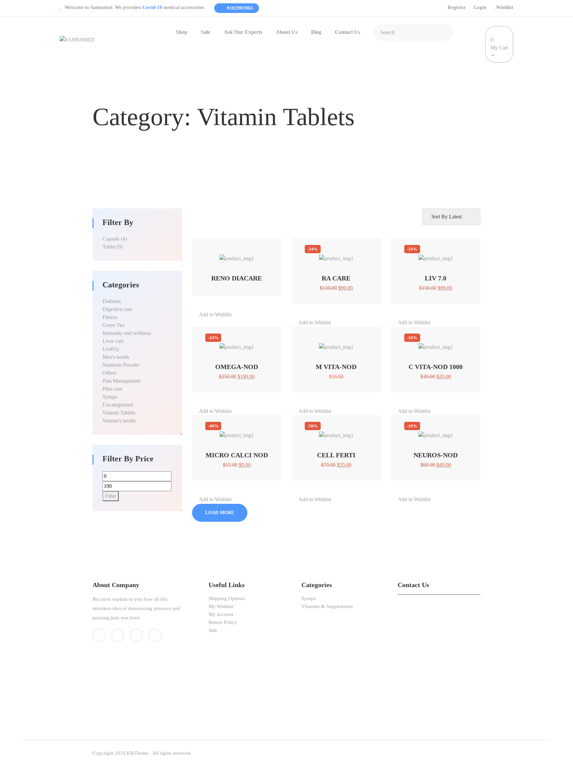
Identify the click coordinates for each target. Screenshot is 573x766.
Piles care (112, 389)
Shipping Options (227, 598)
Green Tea (113, 325)
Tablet (108, 247)
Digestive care (117, 309)
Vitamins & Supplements (327, 606)
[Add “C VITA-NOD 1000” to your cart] (427, 343)
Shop (181, 32)
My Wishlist (221, 606)
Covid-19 (152, 7)
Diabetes (111, 301)
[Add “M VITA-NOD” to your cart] (327, 343)
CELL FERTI (336, 455)
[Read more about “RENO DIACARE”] (228, 255)
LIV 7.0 (435, 278)
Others (109, 373)
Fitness (109, 317)
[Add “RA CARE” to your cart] (327, 255)
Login (480, 7)
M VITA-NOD (336, 366)
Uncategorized (117, 405)
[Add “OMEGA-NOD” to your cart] (228, 343)
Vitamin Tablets (118, 413)
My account (221, 614)
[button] (236, 244)
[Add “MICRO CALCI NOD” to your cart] (228, 431)
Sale (205, 32)
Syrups (109, 397)
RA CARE (336, 278)
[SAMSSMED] (77, 39)
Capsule (110, 239)
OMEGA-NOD (236, 366)
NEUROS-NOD (436, 455)
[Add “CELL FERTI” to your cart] (327, 431)
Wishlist (504, 7)
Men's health (115, 357)
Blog (316, 32)
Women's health (119, 420)
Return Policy (223, 622)
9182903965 (239, 8)
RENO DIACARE (236, 278)
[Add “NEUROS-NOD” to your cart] (427, 431)
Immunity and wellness (126, 333)
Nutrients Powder (120, 365)
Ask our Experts (243, 32)
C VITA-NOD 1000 (436, 366)
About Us (286, 32)
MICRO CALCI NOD (237, 455)
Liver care (113, 341)
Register (457, 7)
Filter (110, 496)
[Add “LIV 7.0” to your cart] (427, 255)
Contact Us (347, 32)
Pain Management (121, 381)
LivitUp (110, 349)
